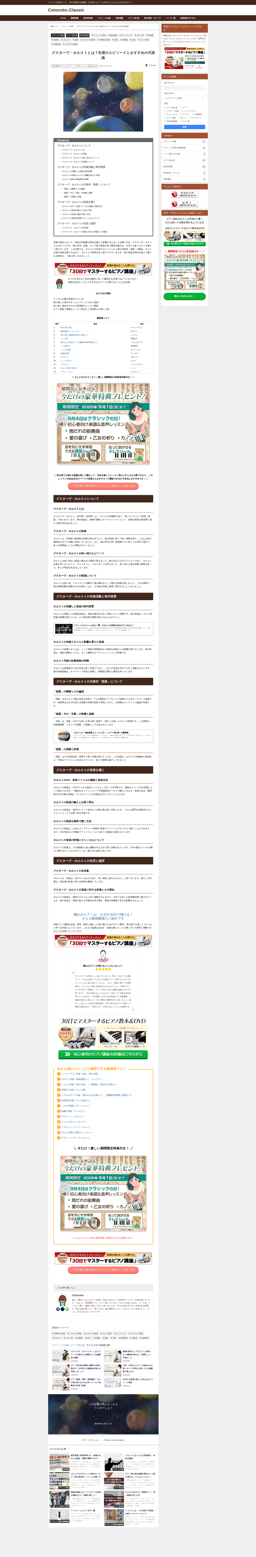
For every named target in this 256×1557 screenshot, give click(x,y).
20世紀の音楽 (105, 40)
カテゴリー (169, 93)
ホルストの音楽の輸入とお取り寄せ (77, 210)
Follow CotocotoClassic (114, 1440)
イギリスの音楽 (89, 40)
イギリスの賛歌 (71, 44)
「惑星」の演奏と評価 (71, 197)
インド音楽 (144, 40)
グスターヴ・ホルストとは (73, 150)
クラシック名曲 (104, 18)
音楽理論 (119, 18)
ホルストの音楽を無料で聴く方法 (76, 214)
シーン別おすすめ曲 (184, 154)
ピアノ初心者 (133, 18)
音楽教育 (113, 35)
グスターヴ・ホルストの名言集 (75, 228)
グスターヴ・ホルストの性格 (74, 154)
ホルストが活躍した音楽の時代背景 (77, 171)
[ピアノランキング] (185, 204)
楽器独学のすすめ (187, 18)
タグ (166, 103)
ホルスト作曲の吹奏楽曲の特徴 (75, 179)
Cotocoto (152, 65)
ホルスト (66, 40)
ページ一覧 (170, 18)
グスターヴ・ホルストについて (74, 145)
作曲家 (150, 35)
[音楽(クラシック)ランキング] (185, 194)
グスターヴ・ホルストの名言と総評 (76, 223)
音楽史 (56, 40)
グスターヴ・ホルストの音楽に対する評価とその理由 (84, 232)
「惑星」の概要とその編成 (73, 189)
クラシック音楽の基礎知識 (184, 148)
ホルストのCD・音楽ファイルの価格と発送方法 (82, 206)
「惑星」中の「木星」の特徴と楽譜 (77, 193)
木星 (116, 40)
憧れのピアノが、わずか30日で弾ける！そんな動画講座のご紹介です (103, 916)
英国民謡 (57, 44)
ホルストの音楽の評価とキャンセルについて (81, 218)
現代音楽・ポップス (152, 18)
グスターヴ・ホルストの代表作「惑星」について (83, 184)
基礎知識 (74, 18)
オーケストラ (127, 35)
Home (63, 18)
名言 (134, 40)
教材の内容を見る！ (184, 296)
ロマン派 (140, 35)
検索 (185, 127)
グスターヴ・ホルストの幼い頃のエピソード (81, 158)
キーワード (169, 83)
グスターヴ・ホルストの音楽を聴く (76, 202)
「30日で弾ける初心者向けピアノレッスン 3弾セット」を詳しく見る (103, 486)
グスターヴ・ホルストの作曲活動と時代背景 (81, 167)
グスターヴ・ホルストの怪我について (78, 162)
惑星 (76, 40)
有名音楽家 (88, 18)
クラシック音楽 (100, 35)
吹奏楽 (125, 40)
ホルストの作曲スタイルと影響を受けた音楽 (81, 175)
